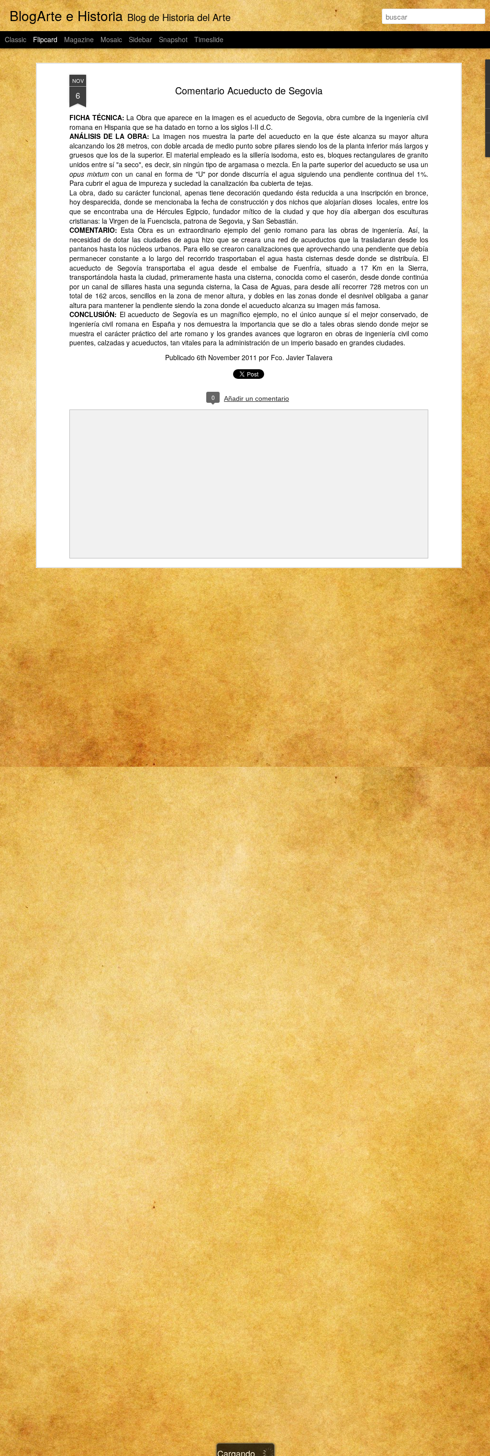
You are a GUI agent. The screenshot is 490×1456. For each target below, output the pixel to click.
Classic (15, 39)
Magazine (79, 39)
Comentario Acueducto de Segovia (249, 90)
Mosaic (111, 39)
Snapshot (173, 39)
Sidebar (140, 39)
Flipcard (45, 39)
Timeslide (208, 39)
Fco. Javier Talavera (302, 357)
